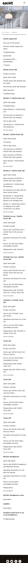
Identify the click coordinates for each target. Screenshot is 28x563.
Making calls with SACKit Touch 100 (14, 371)
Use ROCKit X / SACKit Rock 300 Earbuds (13, 185)
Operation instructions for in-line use (14, 239)
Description (7, 499)
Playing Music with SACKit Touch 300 (12, 448)
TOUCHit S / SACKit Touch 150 (13, 301)
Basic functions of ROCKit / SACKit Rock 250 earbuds (13, 156)
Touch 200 (7, 379)
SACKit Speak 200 (10, 39)
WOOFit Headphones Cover (13, 495)
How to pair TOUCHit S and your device (13, 315)
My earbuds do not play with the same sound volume (14, 191)
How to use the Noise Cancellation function (10, 483)
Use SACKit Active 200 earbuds (14, 87)
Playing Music (8, 487)
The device (7, 142)
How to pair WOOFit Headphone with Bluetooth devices (14, 465)
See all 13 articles (8, 252)
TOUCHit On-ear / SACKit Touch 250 (12, 217)
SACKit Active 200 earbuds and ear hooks (14, 82)
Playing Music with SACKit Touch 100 (12, 365)
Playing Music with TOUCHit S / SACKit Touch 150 (14, 332)
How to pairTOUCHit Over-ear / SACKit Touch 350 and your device (14, 273)
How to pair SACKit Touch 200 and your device (14, 392)
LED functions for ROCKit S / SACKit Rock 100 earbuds (13, 116)
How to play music (9, 121)
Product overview (9, 74)
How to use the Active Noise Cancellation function (13, 245)
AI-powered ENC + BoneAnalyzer (10, 60)
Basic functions (8, 90)
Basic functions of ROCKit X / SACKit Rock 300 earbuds (13, 180)
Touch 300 (7, 418)
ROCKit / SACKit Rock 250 (13, 134)
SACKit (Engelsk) (5, 32)
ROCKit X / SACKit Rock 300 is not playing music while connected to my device (14, 206)
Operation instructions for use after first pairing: (13, 471)
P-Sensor (6, 65)
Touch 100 (7, 341)
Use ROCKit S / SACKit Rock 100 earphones (13, 126)
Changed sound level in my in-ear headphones (13, 514)
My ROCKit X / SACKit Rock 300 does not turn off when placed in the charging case (13, 198)
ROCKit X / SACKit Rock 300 (14, 171)
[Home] (8, 3)
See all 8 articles (8, 166)
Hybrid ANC (7, 56)
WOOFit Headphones (11, 457)
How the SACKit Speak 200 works (13, 48)
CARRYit (6, 504)
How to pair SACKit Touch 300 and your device (14, 430)
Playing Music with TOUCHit (13, 249)
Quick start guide (9, 102)
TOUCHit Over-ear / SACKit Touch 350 (13, 258)
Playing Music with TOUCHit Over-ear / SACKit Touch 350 (13, 291)
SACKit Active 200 (10, 70)
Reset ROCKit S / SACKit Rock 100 (14, 111)
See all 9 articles (8, 130)
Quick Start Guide (9, 77)
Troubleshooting (9, 52)
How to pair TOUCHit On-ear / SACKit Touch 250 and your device (14, 232)
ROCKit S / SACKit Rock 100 (14, 98)
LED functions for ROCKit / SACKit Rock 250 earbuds (12, 150)
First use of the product (11, 43)
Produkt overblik (9, 226)
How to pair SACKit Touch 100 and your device (14, 353)
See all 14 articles (8, 212)
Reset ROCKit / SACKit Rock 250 (13, 162)
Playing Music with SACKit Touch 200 (12, 409)
